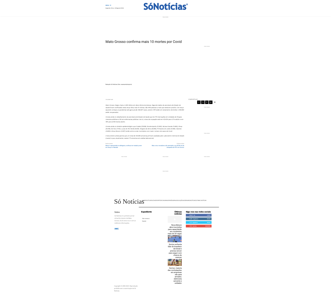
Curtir (208, 215)
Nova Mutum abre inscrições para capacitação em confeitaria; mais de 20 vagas (175, 229)
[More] (215, 102)
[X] (203, 102)
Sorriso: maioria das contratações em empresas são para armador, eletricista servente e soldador (175, 275)
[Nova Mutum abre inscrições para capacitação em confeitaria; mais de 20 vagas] (175, 219)
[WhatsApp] (210, 102)
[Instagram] (115, 228)
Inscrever (207, 226)
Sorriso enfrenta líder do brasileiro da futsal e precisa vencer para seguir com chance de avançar (175, 250)
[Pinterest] (207, 102)
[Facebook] (199, 102)
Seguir (208, 218)
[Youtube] (118, 228)
